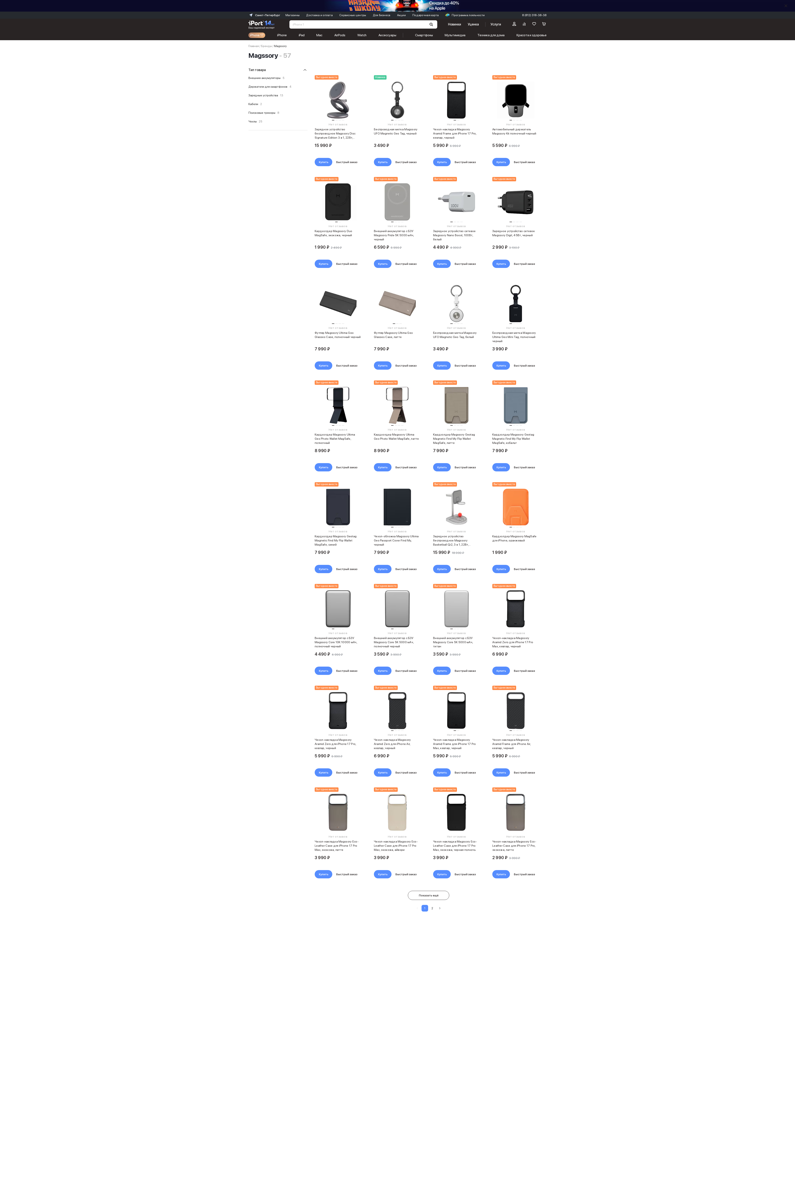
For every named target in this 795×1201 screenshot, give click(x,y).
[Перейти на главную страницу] (261, 24)
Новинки (454, 24)
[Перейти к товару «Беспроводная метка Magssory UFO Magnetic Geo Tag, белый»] (456, 303)
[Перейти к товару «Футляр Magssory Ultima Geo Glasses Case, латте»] (397, 303)
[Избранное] (534, 24)
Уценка (473, 24)
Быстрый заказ (346, 162)
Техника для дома (491, 35)
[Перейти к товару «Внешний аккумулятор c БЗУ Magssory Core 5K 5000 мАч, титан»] (456, 608)
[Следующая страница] (439, 908)
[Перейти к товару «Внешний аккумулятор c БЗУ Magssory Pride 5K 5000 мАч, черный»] (397, 201)
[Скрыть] (785, 5)
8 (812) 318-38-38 (534, 15)
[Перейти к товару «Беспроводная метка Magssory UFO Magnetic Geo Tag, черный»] (397, 100)
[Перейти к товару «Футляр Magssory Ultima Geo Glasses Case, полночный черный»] (338, 303)
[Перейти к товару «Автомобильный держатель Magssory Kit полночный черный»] (515, 100)
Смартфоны (424, 35)
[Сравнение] (524, 24)
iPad (302, 35)
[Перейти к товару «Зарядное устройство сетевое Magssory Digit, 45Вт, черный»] (515, 201)
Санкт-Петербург (267, 15)
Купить (323, 162)
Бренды (266, 46)
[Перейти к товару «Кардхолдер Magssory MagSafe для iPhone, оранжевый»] (515, 507)
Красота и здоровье (532, 35)
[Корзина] (544, 24)
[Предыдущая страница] (417, 908)
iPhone (282, 35)
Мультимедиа (455, 35)
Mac (319, 35)
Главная (253, 46)
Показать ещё (428, 895)
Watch (361, 35)
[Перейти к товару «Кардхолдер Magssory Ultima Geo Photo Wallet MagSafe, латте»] (397, 405)
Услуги (495, 24)
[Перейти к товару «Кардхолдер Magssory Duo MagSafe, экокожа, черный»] (338, 201)
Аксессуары (387, 35)
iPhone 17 (257, 35)
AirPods (339, 35)
